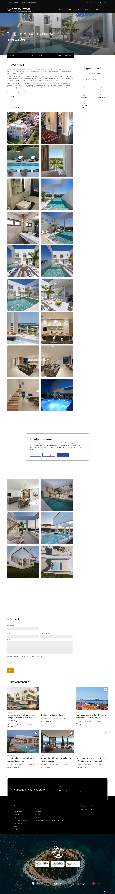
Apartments (87, 9)
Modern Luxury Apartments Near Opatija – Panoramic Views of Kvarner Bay (21, 718)
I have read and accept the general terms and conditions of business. (27, 659)
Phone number (45, 633)
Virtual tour (38, 806)
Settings (48, 455)
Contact (37, 817)
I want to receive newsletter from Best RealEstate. (20, 665)
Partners (38, 814)
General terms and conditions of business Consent (25, 656)
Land (15, 817)
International (18, 823)
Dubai (16, 826)
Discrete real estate (20, 820)
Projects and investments (22, 829)
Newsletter (11, 662)
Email (9, 633)
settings (32, 449)
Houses (98, 9)
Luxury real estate (73, 9)
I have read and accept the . (72, 791)
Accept (63, 455)
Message (10, 639)
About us (38, 811)
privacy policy (80, 791)
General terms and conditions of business (49, 820)
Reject (35, 455)
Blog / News (39, 809)
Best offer (60, 9)
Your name (11, 625)
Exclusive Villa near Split (52, 715)
